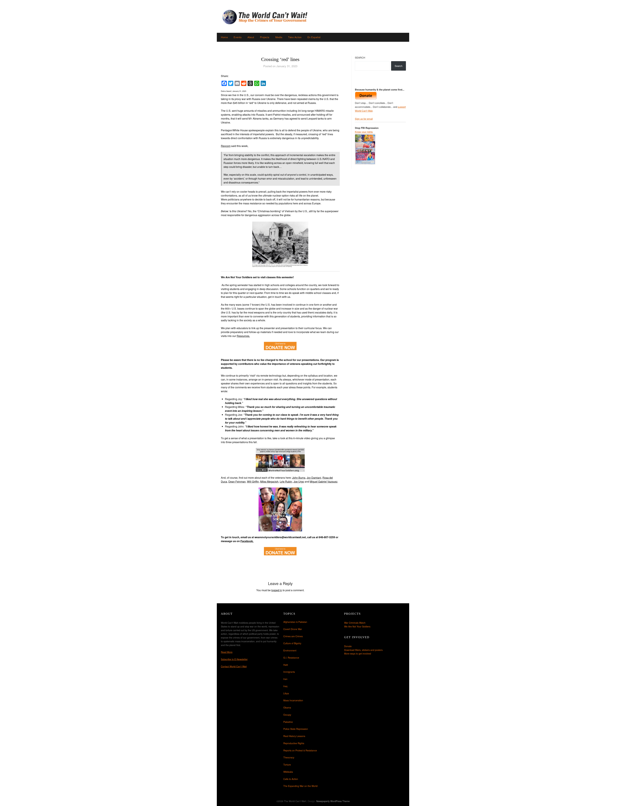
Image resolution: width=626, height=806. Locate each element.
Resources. (243, 336)
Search (360, 57)
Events (238, 37)
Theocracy (288, 757)
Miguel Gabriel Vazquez (323, 481)
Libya (286, 693)
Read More (226, 652)
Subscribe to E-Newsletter (234, 659)
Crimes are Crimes (293, 636)
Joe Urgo (298, 481)
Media (278, 37)
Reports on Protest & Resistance (300, 750)
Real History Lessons (294, 736)
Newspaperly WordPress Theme (333, 801)
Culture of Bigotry (292, 643)
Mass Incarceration (293, 700)
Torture (287, 764)
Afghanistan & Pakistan (295, 622)
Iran (285, 679)
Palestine (288, 721)
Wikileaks (288, 771)
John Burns (298, 477)
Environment (289, 650)
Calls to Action (290, 779)
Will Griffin (253, 481)
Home (224, 37)
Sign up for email (364, 118)
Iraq (285, 686)
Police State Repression (295, 728)
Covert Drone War (292, 629)
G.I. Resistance (291, 657)
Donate (348, 646)
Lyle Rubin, (286, 481)
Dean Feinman (237, 481)
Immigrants (289, 671)
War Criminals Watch (354, 622)
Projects (264, 37)
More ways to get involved (357, 653)
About (250, 37)
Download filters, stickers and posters (363, 650)
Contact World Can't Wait (234, 666)
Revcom (226, 146)
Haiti (285, 664)
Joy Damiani (314, 477)
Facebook (246, 541)
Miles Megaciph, (269, 481)
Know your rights (364, 131)
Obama (287, 707)
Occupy (287, 714)
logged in (276, 590)
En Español (313, 37)
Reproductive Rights (293, 743)
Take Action (295, 37)
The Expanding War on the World (300, 786)
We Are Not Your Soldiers (357, 626)
